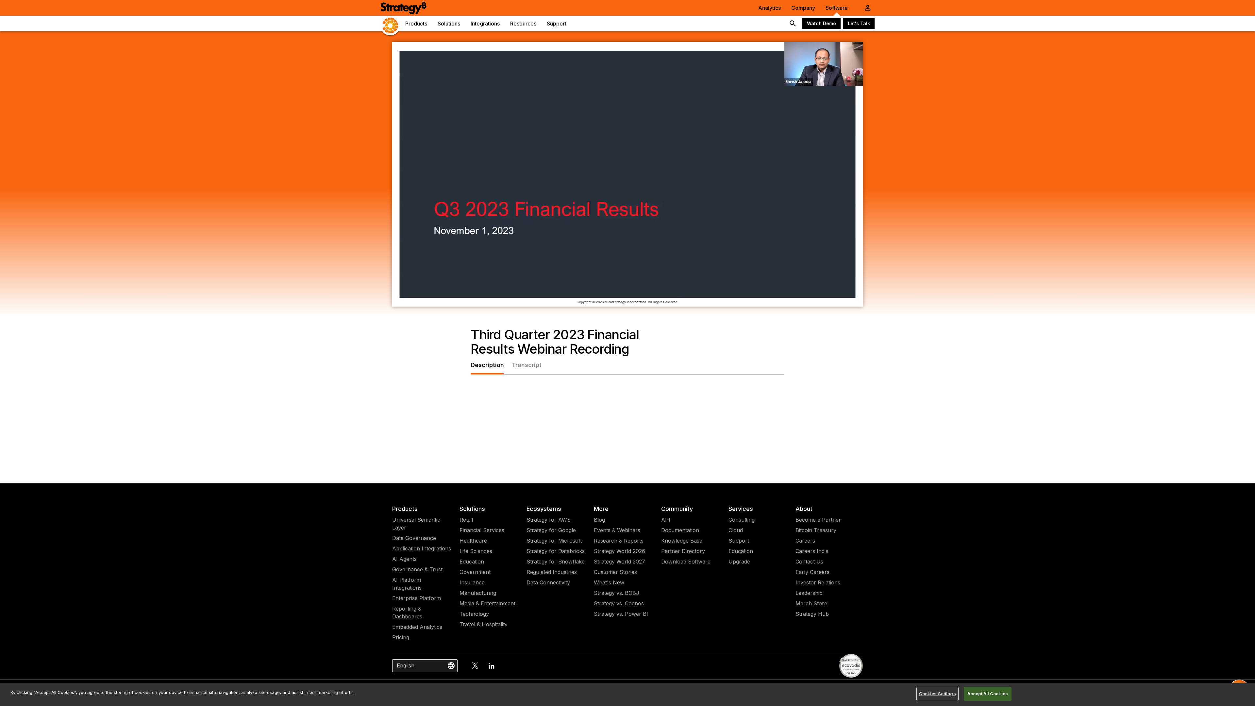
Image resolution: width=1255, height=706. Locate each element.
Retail (466, 519)
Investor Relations (817, 582)
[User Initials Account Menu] (868, 8)
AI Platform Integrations (407, 584)
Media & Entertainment (487, 603)
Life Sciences (476, 551)
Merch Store (811, 603)
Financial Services (482, 530)
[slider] (615, 299)
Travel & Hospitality (484, 624)
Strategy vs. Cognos (619, 603)
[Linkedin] (491, 666)
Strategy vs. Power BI (621, 614)
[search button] (793, 23)
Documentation (680, 530)
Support (738, 540)
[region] (627, 694)
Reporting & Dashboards (407, 612)
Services (740, 508)
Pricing (400, 637)
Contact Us (809, 561)
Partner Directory (683, 551)
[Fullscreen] (854, 299)
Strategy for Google (551, 530)
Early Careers (812, 572)
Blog (599, 519)
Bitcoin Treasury (815, 530)
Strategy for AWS (549, 519)
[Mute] (820, 299)
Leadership (809, 593)
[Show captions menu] (803, 299)
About (803, 508)
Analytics (769, 8)
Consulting (741, 519)
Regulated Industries (552, 572)
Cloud (735, 530)
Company (803, 8)
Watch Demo (821, 23)
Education (472, 561)
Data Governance (414, 538)
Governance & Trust (417, 569)
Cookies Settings (937, 693)
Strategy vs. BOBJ (616, 593)
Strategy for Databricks (556, 551)
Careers (805, 540)
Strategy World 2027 (619, 561)
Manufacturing (478, 593)
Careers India (811, 551)
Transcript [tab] (527, 364)
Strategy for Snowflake (556, 561)
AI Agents (404, 559)
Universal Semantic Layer (416, 523)
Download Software (686, 561)
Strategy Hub (812, 614)
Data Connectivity (548, 582)
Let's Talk (859, 23)
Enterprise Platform (416, 598)
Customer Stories (615, 572)
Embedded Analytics (417, 627)
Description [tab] (487, 364)
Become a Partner (818, 519)
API (665, 519)
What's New (609, 582)
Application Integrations (421, 548)
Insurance (472, 582)
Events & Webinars (617, 530)
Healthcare (473, 540)
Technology (474, 614)
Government (475, 572)
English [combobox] (405, 665)
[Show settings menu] (837, 299)
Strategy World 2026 (619, 551)
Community (677, 508)
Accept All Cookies (987, 693)
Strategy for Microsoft (554, 540)
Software (837, 8)
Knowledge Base (681, 540)
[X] (475, 666)
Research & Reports (619, 540)
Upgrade (739, 561)
